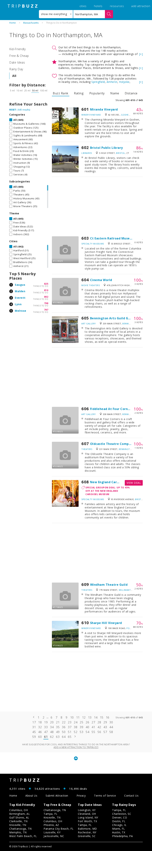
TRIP (23, 6)
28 (99, 722)
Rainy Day (16, 69)
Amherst (112, 82)
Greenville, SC (86, 836)
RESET (12, 109)
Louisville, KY (52, 832)
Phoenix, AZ (51, 825)
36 (63, 727)
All (14, 76)
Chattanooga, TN (20, 828)
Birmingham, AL (19, 814)
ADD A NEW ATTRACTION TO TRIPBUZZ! (76, 747)
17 (34, 722)
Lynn (18, 304)
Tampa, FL (50, 814)
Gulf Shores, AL (19, 817)
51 (69, 732)
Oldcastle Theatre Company (112, 444)
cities (83, 6)
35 (58, 727)
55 (93, 732)
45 (34, 732)
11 (78, 717)
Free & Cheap (19, 56)
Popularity (97, 93)
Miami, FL (118, 828)
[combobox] (56, 14)
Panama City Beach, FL (59, 828)
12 (84, 717)
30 (111, 722)
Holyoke (124, 82)
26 (87, 722)
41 (93, 727)
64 (63, 737)
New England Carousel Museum (115, 482)
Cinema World (101, 280)
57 (105, 732)
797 (46, 309)
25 (81, 722)
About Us (31, 795)
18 (40, 722)
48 (52, 732)
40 (87, 727)
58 (111, 732)
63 (58, 737)
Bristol (120, 153)
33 (46, 727)
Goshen (125, 114)
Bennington (129, 323)
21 (58, 722)
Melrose (20, 310)
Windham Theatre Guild (109, 585)
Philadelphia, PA (122, 836)
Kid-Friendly (17, 49)
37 (69, 727)
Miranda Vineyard (104, 109)
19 (46, 722)
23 (69, 722)
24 (75, 722)
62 (52, 737)
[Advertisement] (97, 207)
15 (101, 717)
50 (63, 732)
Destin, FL (118, 821)
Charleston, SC (121, 814)
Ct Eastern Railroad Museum (112, 238)
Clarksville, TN (18, 821)
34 (52, 727)
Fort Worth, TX (87, 821)
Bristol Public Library (106, 148)
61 (46, 737)
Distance (131, 93)
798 (46, 303)
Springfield (98, 82)
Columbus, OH (18, 810)
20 (52, 722)
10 (72, 717)
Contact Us (131, 795)
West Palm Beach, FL (23, 836)
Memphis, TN (18, 832)
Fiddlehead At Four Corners (111, 409)
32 (40, 727)
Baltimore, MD (87, 828)
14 (96, 717)
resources (117, 6)
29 (105, 722)
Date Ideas (17, 62)
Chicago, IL (119, 825)
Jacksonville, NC (54, 836)
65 (69, 737)
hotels (98, 6)
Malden (20, 291)
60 (40, 737)
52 (75, 732)
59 (34, 737)
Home (12, 22)
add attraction (140, 6)
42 (99, 727)
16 (107, 717)
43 (105, 727)
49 (58, 732)
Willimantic (126, 590)
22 (63, 722)
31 (34, 727)
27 (93, 722)
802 (46, 296)
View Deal (134, 482)
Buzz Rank (60, 93)
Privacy (81, 795)
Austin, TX (118, 832)
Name (114, 93)
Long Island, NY (88, 817)
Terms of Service (105, 795)
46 (40, 732)
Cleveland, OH (87, 814)
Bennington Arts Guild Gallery (113, 318)
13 (90, 717)
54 (87, 732)
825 (46, 283)
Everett (20, 297)
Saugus (20, 284)
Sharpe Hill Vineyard (106, 623)
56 (99, 732)
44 (111, 727)
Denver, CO (119, 817)
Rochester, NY (87, 832)
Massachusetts (31, 22)
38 (75, 727)
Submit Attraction (57, 795)
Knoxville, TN (17, 825)
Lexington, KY (87, 810)
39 (81, 727)
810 (46, 290)
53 (81, 732)
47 (46, 732)
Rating (79, 93)
